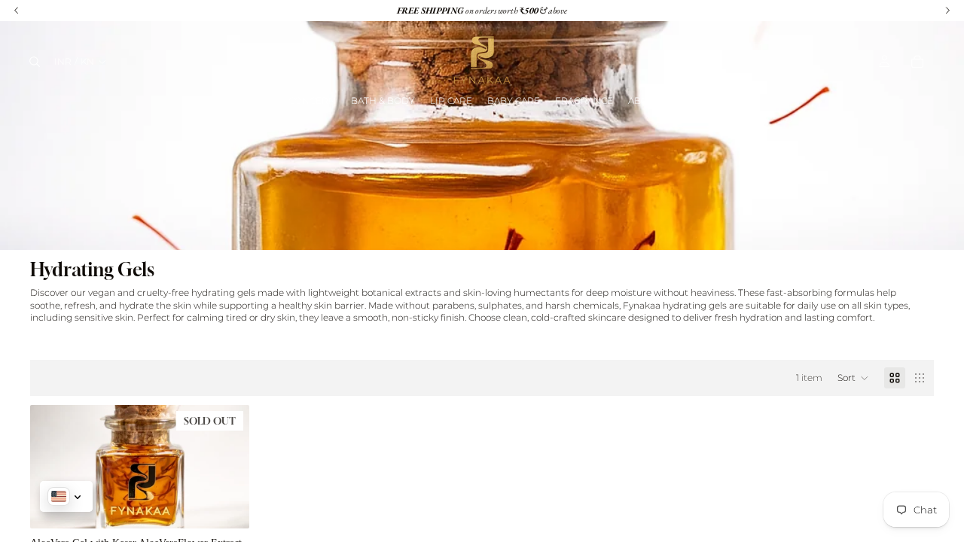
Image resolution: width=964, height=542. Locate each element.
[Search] (34, 61)
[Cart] (917, 61)
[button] (853, 377)
